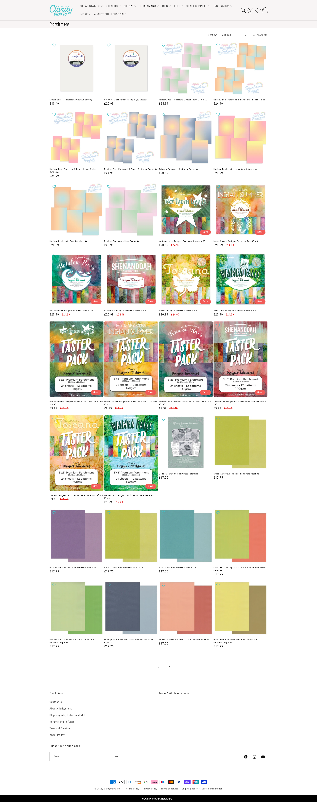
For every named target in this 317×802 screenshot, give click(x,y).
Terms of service (169, 788)
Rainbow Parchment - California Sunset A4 (178, 169)
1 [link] (148, 667)
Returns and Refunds (62, 721)
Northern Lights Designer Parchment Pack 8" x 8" (182, 241)
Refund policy (132, 788)
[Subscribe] (116, 756)
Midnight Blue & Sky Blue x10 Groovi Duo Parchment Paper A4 (129, 641)
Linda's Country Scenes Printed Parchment (179, 473)
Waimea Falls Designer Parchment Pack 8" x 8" (235, 310)
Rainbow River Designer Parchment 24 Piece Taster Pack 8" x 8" (185, 403)
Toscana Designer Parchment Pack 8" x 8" (178, 310)
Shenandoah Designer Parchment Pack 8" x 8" (125, 310)
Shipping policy (190, 788)
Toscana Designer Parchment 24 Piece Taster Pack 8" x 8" (77, 495)
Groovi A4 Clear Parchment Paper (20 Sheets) (125, 99)
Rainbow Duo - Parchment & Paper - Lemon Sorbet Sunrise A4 (73, 170)
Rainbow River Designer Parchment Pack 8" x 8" (72, 310)
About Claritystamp (61, 708)
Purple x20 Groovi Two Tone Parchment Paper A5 (73, 567)
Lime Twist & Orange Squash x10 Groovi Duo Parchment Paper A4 (239, 569)
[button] (158, 798)
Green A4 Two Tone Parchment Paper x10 (123, 567)
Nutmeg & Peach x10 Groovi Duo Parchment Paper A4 (184, 639)
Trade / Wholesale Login (174, 693)
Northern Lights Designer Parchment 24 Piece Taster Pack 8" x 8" (77, 403)
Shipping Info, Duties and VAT (67, 715)
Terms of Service (60, 728)
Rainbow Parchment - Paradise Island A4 (68, 241)
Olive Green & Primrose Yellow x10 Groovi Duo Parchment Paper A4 (235, 641)
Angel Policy (57, 734)
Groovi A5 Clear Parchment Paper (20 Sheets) (71, 99)
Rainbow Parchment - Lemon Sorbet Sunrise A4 (235, 169)
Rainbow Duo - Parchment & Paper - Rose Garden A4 (183, 99)
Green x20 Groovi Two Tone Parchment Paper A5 (236, 473)
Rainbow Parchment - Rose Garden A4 (121, 241)
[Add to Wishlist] (54, 45)
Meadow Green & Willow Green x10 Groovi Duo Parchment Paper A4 (72, 641)
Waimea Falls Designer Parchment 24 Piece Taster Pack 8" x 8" (130, 496)
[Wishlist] (257, 10)
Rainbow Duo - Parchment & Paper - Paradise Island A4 (239, 99)
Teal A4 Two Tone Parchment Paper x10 (177, 567)
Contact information (212, 788)
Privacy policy (150, 788)
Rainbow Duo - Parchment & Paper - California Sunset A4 (130, 169)
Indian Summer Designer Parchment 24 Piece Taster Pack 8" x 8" (130, 403)
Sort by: (212, 35)
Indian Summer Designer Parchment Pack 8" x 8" (236, 241)
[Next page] (169, 667)
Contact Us (56, 701)
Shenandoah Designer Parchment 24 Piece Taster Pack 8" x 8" (240, 403)
